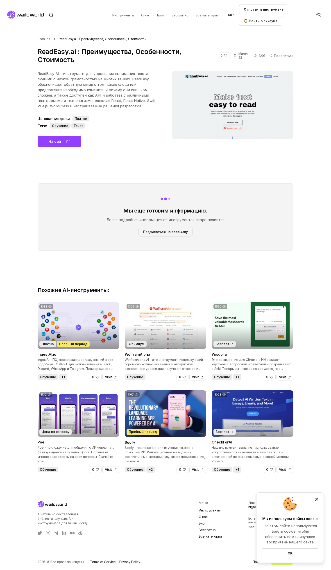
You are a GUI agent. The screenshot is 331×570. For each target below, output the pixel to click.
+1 (63, 377)
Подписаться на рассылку (165, 231)
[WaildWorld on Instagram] (48, 533)
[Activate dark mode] (319, 15)
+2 (151, 469)
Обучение (60, 126)
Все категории (210, 536)
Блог (202, 523)
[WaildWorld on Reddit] (80, 533)
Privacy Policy (129, 562)
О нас (203, 517)
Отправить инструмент (263, 9)
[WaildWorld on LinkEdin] (64, 533)
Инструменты (209, 510)
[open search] (51, 15)
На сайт (55, 141)
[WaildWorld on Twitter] (40, 533)
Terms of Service (103, 562)
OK (290, 553)
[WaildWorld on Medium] (72, 533)
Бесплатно (207, 530)
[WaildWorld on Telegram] (56, 533)
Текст (78, 126)
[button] (260, 21)
